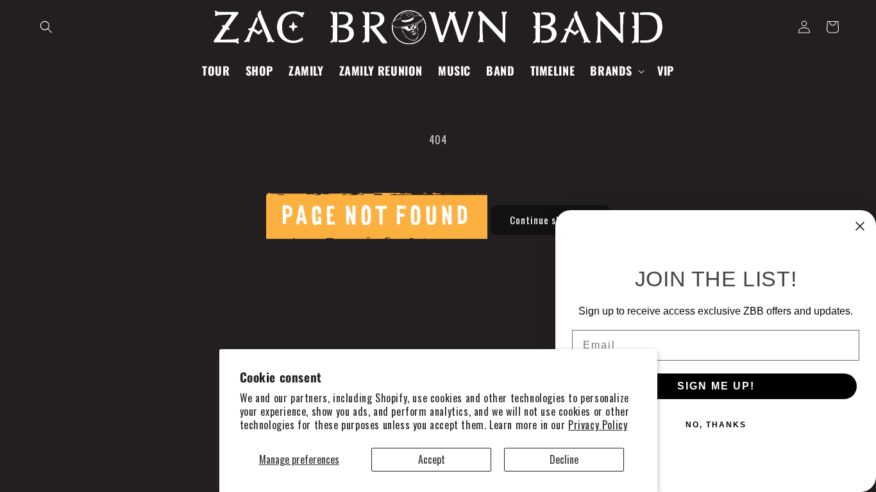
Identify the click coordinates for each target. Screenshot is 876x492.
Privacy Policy (597, 424)
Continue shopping (550, 220)
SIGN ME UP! (716, 386)
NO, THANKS (716, 424)
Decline (564, 459)
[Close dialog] (860, 226)
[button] (46, 27)
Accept (431, 459)
